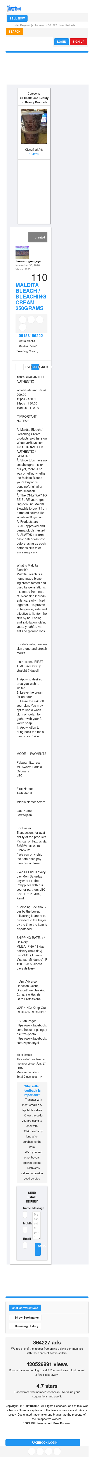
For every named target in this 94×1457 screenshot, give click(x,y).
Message (36, 1208)
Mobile (25, 1223)
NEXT (44, 367)
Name (25, 1208)
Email (25, 1238)
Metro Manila (27, 341)
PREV (22, 367)
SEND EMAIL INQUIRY (32, 1196)
